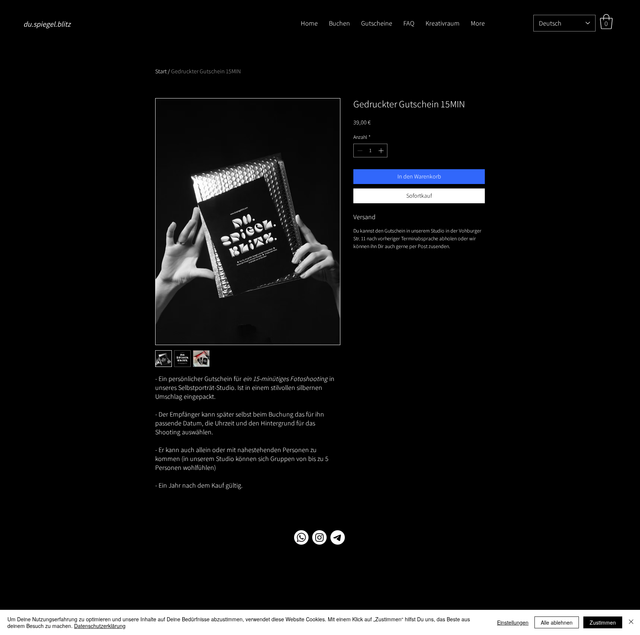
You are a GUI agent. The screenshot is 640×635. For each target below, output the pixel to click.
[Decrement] (359, 150)
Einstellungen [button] (513, 622)
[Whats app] (301, 537)
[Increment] (381, 150)
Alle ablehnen (557, 622)
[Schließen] (631, 622)
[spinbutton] (370, 150)
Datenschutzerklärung (100, 625)
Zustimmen (603, 622)
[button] (606, 21)
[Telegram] (337, 537)
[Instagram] (319, 537)
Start (161, 71)
